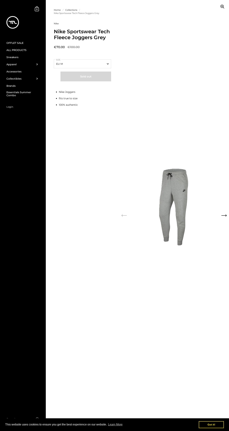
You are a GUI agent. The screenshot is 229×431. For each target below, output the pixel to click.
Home (57, 10)
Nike (56, 23)
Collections (71, 10)
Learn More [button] (115, 424)
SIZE (58, 59)
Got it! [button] (211, 424)
